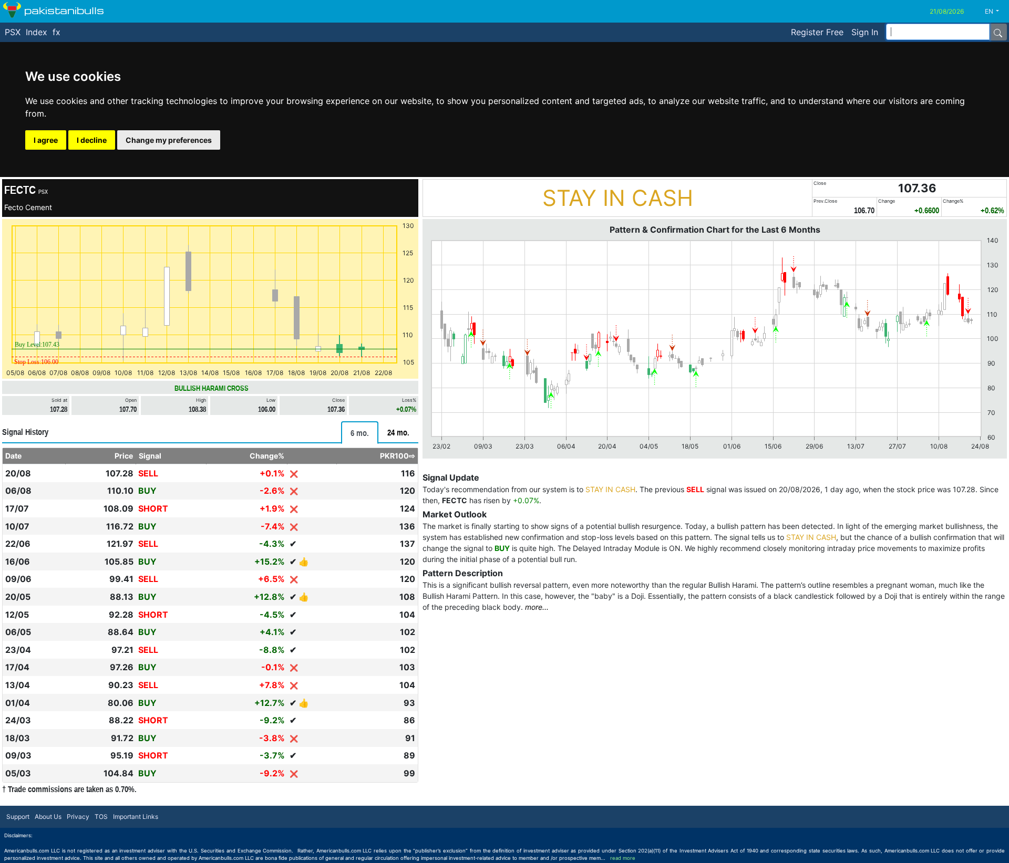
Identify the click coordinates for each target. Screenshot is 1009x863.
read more (622, 858)
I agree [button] (46, 140)
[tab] (359, 432)
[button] (996, 11)
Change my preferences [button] (169, 140)
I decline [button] (92, 140)
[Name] (998, 32)
